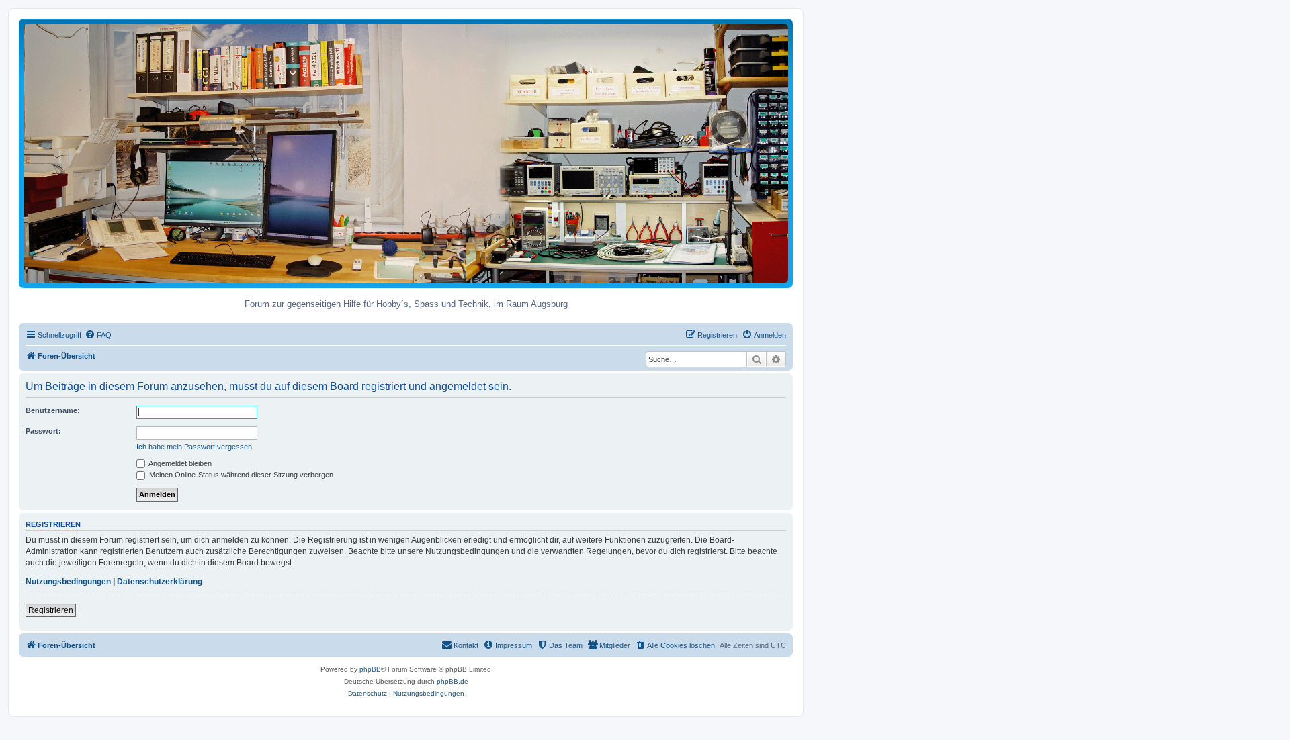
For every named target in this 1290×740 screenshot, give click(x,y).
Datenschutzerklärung (159, 581)
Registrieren (50, 610)
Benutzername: (53, 410)
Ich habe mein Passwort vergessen (194, 447)
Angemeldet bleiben (179, 463)
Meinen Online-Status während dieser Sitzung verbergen (240, 475)
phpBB (370, 669)
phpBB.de (452, 681)
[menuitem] (98, 335)
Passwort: (43, 431)
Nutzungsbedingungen (68, 581)
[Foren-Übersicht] (406, 152)
